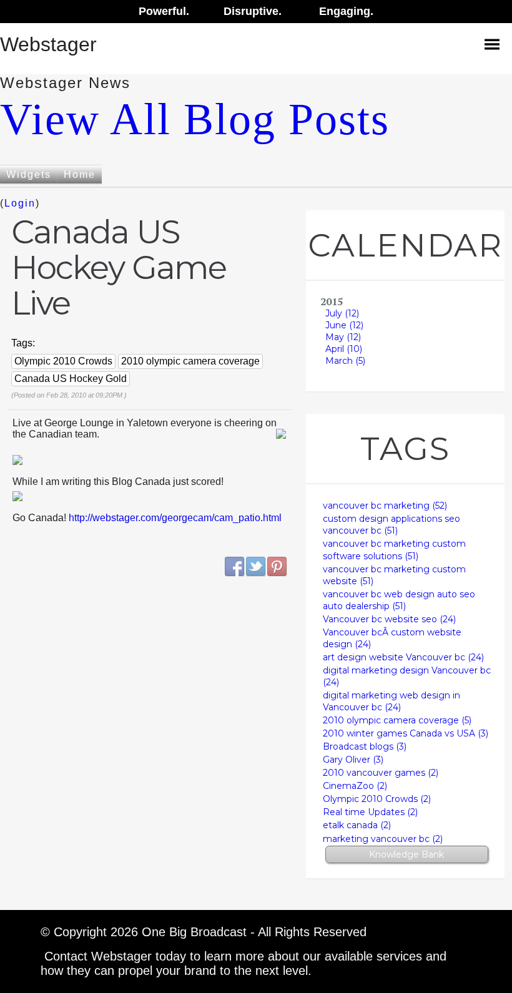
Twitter (256, 567)
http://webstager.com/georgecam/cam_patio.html (175, 517)
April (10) (343, 349)
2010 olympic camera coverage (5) (397, 720)
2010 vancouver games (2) (380, 772)
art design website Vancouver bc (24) (403, 657)
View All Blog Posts (195, 119)
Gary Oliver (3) (353, 759)
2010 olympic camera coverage (190, 361)
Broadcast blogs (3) (364, 746)
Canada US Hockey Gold (70, 378)
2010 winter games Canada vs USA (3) (405, 733)
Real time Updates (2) (370, 812)
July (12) (342, 313)
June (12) (344, 325)
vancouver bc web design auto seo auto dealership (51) (399, 600)
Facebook (235, 567)
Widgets (28, 174)
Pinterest (277, 567)
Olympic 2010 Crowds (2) (377, 799)
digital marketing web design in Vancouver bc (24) (391, 701)
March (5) (345, 360)
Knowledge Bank (406, 854)
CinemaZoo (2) (355, 785)
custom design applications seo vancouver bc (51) (391, 524)
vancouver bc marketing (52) (385, 505)
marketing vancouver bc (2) (383, 838)
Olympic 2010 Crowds (63, 361)
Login (20, 203)
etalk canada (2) (357, 825)
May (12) (343, 337)
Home (80, 174)
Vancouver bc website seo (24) (389, 619)
